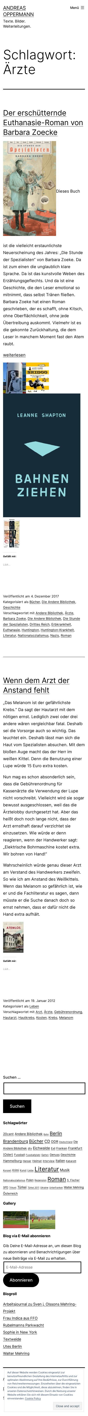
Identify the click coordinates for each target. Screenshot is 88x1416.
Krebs (53, 1017)
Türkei (22, 1187)
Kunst (23, 1170)
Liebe (30, 1170)
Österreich (10, 1193)
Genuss (55, 1154)
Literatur (9, 635)
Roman (66, 635)
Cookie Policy (33, 1398)
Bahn (46, 1134)
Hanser (27, 1161)
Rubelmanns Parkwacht (23, 1325)
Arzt (39, 1012)
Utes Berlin (12, 1346)
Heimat (37, 1161)
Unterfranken (56, 1187)
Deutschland (65, 1141)
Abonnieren (21, 1280)
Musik (65, 1170)
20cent (8, 1134)
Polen (30, 1180)
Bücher (34, 602)
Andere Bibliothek (49, 613)
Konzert (7, 1170)
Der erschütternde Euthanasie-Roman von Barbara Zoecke (43, 122)
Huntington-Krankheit (57, 630)
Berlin (56, 1133)
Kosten (41, 1017)
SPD (5, 1187)
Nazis (54, 635)
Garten (45, 1154)
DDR (54, 1141)
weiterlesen (14, 354)
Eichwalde (41, 1148)
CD (47, 1141)
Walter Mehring (74, 1187)
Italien (60, 1161)
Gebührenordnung (68, 1012)
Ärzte (69, 613)
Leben (34, 1006)
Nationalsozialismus (33, 635)
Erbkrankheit (61, 624)
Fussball (19, 1154)
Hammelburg (12, 1161)
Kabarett (71, 1161)
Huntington (30, 630)
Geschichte (11, 607)
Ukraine (44, 1187)
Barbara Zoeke (14, 618)
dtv (30, 1148)
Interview (49, 1161)
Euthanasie (11, 630)
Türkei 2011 (33, 1187)
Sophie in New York (20, 1332)
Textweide (12, 1339)
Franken (61, 1148)
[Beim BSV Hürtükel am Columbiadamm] (42, 1219)
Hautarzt (10, 1017)
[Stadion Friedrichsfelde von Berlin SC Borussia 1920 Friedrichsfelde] (16, 1219)
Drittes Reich (40, 624)
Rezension (40, 1180)
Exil (53, 1148)
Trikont (12, 1187)
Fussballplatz (33, 1154)
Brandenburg (15, 1141)
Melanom (66, 1017)
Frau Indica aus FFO (20, 1318)
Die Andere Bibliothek (58, 602)
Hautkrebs (26, 1017)
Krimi (15, 1170)
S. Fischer (73, 1180)
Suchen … (12, 1077)
